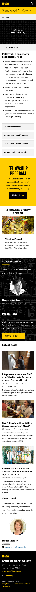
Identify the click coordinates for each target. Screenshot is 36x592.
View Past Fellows (12, 336)
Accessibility (6, 586)
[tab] (18, 127)
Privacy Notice (6, 584)
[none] (18, 126)
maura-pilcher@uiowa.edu (15, 547)
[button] (32, 3)
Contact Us (16, 195)
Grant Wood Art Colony (16, 10)
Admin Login (9, 575)
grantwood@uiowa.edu (11, 571)
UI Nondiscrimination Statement (21, 584)
